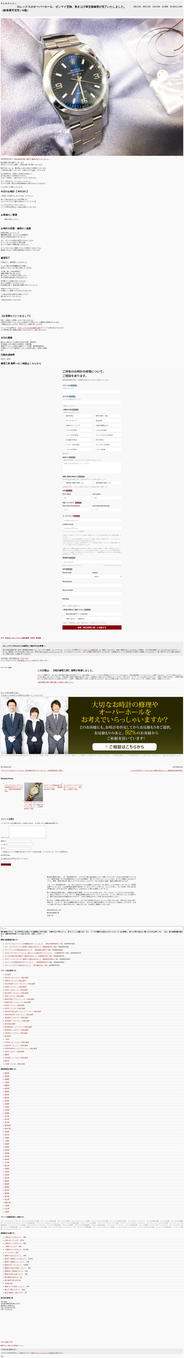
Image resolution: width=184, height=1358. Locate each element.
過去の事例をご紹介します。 (15, 1292)
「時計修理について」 (23, 660)
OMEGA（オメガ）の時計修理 (15, 981)
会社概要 (165, 6)
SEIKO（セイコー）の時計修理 (15, 987)
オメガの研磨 (164, 1221)
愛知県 (7, 1073)
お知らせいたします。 (12, 1240)
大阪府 (7, 1172)
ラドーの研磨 (143, 1225)
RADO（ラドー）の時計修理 (14, 1005)
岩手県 (7, 1119)
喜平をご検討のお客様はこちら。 (13, 1345)
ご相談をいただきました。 (14, 1249)
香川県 (7, 1122)
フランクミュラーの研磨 (16, 1225)
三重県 (7, 1141)
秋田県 (7, 1076)
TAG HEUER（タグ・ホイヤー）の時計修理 (20, 984)
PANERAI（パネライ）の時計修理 (16, 1030)
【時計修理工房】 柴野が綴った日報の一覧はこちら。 (55, 682)
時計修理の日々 (9, 3)
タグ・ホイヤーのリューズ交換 (103, 1227)
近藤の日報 (137, 6)
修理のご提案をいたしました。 (15, 1262)
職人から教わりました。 (13, 1289)
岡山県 (7, 1165)
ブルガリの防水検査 (98, 1225)
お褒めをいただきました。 (14, 1243)
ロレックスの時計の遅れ (118, 1221)
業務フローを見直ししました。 (15, 1286)
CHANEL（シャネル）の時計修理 (16, 1058)
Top (2, 1356)
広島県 (7, 1104)
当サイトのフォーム (52, 652)
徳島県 (7, 1193)
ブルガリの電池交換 (54, 1225)
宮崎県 (7, 1147)
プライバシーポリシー (41, 1353)
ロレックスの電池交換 (48, 1221)
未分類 (7, 1283)
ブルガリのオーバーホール (36, 1225)
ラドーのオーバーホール (115, 1225)
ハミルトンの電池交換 (163, 1227)
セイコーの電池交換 (11, 1227)
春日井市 (8, 1036)
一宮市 (7, 1039)
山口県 (7, 1209)
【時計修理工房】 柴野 (21, 159)
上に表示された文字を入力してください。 (15, 858)
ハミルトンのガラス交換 (145, 1227)
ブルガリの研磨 (67, 1225)
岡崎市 (7, 1055)
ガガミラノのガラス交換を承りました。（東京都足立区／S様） (27, 965)
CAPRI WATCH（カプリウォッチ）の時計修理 (21, 1048)
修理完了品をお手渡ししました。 (16, 1268)
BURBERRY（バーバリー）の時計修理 (18, 1027)
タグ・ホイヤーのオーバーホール (59, 1227)
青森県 (7, 1079)
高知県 (7, 1131)
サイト (3, 848)
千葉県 (7, 1082)
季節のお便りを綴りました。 (15, 1274)
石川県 (7, 1116)
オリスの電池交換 (28, 1223)
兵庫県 (7, 1110)
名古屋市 (8, 974)
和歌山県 (8, 1202)
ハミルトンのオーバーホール (126, 1227)
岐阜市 (7, 1061)
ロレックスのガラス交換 (30, 1221)
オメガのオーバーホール (136, 1221)
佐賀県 (7, 1175)
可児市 (32, 638)
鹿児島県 (8, 1125)
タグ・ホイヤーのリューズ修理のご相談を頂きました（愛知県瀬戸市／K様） (31, 947)
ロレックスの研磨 (64, 1221)
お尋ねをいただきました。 (14, 1237)
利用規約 (51, 1353)
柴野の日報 (146, 6)
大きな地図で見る (7, 1342)
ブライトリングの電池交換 (70, 1223)
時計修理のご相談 (176, 6)
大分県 (7, 1162)
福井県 (7, 1088)
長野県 (7, 1150)
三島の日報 (156, 6)
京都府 (7, 1138)
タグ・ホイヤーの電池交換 (82, 1227)
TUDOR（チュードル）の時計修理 (17, 1042)
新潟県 (7, 1159)
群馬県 (7, 1101)
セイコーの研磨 (24, 1227)
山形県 (7, 1205)
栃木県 (7, 1190)
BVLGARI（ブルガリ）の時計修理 (16, 993)
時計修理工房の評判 (11, 1280)
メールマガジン (10, 1252)
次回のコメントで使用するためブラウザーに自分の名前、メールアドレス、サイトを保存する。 (36, 852)
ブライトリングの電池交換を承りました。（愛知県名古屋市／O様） (28, 950)
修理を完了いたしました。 (41, 159)
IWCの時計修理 (10, 1024)
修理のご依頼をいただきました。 (16, 1259)
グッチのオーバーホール (12, 1229)
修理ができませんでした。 (14, 1256)
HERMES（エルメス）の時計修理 (16, 1018)
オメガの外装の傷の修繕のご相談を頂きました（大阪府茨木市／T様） (29, 956)
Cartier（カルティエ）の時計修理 (16, 990)
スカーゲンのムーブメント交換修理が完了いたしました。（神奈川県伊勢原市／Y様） (34, 944)
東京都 (7, 1196)
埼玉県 (7, 1178)
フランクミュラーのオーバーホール (132, 1223)
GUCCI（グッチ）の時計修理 (15, 1008)
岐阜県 (38, 638)
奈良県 (7, 1156)
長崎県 (7, 1153)
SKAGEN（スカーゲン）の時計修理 (17, 1021)
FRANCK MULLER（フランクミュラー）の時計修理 (23, 1011)
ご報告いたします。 (11, 1246)
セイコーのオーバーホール (159, 1225)
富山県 (7, 1199)
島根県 (7, 1184)
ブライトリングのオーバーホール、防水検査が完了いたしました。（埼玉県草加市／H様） (32, 770)
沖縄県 (7, 1168)
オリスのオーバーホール (12, 1223)
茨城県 (7, 1113)
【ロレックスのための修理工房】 (29, 328)
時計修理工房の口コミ (12, 1277)
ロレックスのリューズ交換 (80, 1221)
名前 (3, 841)
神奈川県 (8, 1128)
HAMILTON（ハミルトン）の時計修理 (18, 1002)
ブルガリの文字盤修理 (82, 1225)
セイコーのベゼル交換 (39, 1227)
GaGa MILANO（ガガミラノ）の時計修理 (19, 1014)
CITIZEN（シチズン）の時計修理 (16, 1033)
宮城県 (7, 1144)
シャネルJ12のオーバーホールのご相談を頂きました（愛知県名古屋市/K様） (156, 770)
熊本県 (7, 1135)
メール (4, 844)
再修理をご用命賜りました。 (15, 1271)
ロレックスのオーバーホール (11, 1221)
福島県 (7, 1094)
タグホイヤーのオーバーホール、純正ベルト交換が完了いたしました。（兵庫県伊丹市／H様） (33, 806)
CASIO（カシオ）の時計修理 (15, 1064)
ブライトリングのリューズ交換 (108, 1223)
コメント (5, 837)
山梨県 (7, 1212)
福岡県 (7, 1091)
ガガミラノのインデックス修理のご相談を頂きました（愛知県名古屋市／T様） (32, 959)
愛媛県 (7, 1085)
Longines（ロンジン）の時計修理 (16, 1045)
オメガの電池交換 (152, 1221)
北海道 (7, 1107)
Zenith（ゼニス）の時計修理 (14, 1051)
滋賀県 (7, 1181)
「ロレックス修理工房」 (90, 650)
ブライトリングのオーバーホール (47, 1223)
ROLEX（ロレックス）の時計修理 (17, 638)
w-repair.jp (8, 1309)
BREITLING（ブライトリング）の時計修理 (19, 999)
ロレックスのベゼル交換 (99, 1221)
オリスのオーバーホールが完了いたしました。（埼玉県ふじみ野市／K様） (73, 787)
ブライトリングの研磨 (88, 1223)
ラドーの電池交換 (131, 1225)
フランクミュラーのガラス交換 (157, 1223)
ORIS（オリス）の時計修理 (14, 996)
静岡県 (7, 1187)
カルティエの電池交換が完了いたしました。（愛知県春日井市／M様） (53, 787)
